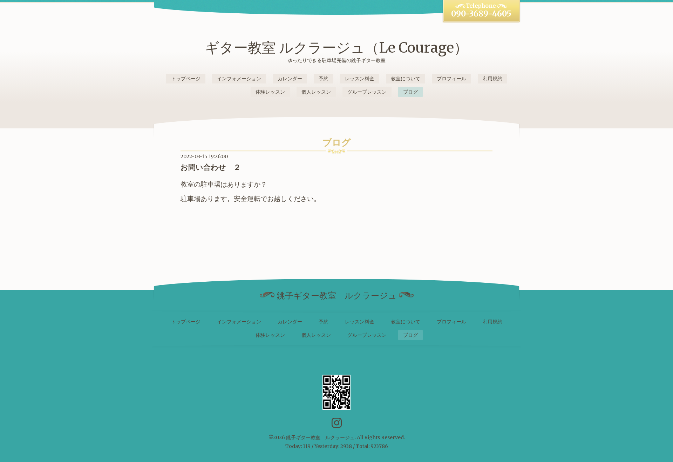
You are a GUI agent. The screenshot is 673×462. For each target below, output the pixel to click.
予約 (323, 78)
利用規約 (492, 78)
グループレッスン (367, 92)
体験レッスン (270, 92)
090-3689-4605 (481, 14)
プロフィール (451, 78)
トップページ (185, 78)
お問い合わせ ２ (211, 167)
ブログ (410, 92)
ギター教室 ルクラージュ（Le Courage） (336, 47)
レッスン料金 (359, 78)
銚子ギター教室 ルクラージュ (320, 437)
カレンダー (290, 78)
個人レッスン (316, 92)
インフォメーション (239, 78)
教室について (405, 78)
